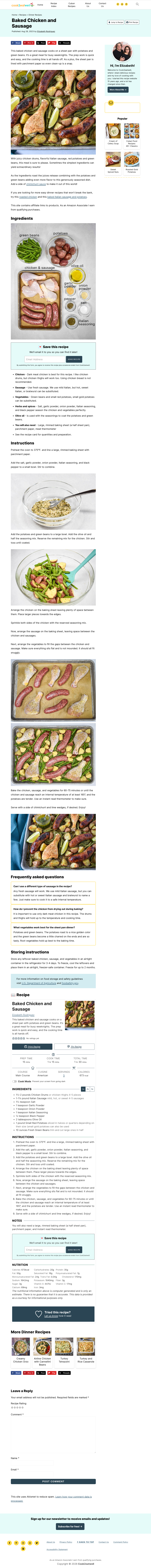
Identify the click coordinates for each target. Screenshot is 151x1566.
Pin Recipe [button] (76, 1046)
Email (15, 1469)
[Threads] (30, 1543)
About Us (88, 4)
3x (92, 1089)
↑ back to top (85, 1542)
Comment (17, 1414)
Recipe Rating (18, 1403)
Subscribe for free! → (70, 1526)
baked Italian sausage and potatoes (67, 196)
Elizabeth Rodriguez (23, 1014)
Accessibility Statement (57, 1549)
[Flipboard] (23, 1548)
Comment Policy (120, 1542)
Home (40, 5)
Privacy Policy (66, 1542)
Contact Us (102, 4)
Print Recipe (133, 22)
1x (83, 1089)
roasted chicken (28, 196)
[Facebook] (9, 1543)
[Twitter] (36, 1543)
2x (88, 1089)
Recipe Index (54, 4)
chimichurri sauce (36, 184)
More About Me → (118, 89)
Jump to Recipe (116, 22)
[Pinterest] (16, 1543)
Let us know (51, 1315)
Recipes (22, 15)
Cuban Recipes (71, 4)
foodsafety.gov (70, 983)
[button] (13, 1038)
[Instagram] (23, 1543)
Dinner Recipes (35, 15)
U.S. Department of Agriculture (39, 983)
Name (15, 1458)
